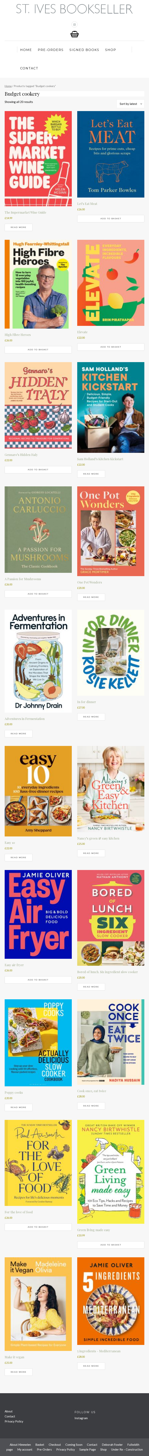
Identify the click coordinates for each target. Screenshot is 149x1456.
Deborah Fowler (112, 1444)
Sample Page (87, 1449)
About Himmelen (20, 1444)
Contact (29, 68)
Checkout (55, 1444)
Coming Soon (73, 1444)
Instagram (81, 1418)
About (9, 1411)
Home (26, 50)
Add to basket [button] (110, 218)
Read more (19, 227)
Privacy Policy (14, 1421)
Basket (39, 1444)
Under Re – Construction (127, 1449)
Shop (110, 50)
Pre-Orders (51, 50)
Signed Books (84, 50)
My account (24, 1449)
